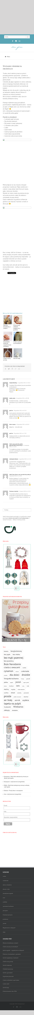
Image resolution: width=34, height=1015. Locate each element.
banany (6, 651)
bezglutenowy (16, 651)
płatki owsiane (17, 697)
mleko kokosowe (21, 689)
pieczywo (5, 911)
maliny (6, 689)
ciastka (24, 668)
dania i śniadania (7, 885)
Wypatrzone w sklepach (9, 928)
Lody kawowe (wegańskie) (18, 781)
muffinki (6, 693)
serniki (4, 923)
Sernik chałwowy (7, 965)
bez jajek (7, 654)
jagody (11, 682)
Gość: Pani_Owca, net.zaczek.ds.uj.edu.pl (20, 474)
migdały (13, 689)
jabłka (6, 682)
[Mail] (19, 41)
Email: (5, 805)
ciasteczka (5, 881)
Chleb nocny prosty (7, 359)
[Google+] (15, 369)
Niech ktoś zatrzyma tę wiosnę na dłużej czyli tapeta (16, 777)
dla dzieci (14, 674)
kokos (5, 686)
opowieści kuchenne (8, 906)
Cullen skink (6, 984)
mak (28, 686)
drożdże (26, 674)
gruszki (28, 679)
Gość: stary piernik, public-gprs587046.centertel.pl (16, 444)
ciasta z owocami (12, 667)
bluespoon (7, 776)
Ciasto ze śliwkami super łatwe (11, 980)
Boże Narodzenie (12, 664)
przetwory (5, 919)
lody (23, 686)
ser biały (8, 700)
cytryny (17, 671)
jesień (18, 682)
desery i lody (6, 889)
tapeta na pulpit (12, 703)
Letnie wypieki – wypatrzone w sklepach (13, 950)
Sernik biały (16, 358)
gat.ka (11, 410)
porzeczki (26, 693)
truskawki (7, 707)
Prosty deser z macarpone (16, 790)
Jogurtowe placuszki (8, 976)
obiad (13, 693)
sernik (17, 700)
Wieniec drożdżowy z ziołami (7, 326)
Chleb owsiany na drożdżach (17, 342)
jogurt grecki (26, 682)
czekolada (25, 671)
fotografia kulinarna (11, 678)
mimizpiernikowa (13, 459)
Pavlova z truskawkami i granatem (12, 954)
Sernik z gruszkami (8, 973)
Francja (22, 678)
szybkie (25, 700)
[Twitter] (9, 369)
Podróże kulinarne (7, 915)
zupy (4, 932)
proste (7, 696)
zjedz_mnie (12, 398)
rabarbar (26, 697)
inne (4, 898)
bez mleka (16, 654)
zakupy (7, 710)
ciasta (4, 876)
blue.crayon (12, 424)
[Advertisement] (17, 17)
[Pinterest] (12, 369)
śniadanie (15, 710)
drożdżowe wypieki (8, 893)
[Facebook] (12, 41)
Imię (5, 811)
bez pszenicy (9, 661)
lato (18, 685)
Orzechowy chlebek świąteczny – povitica (17, 327)
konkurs (11, 686)
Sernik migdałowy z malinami (10, 958)
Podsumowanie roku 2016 (10, 991)
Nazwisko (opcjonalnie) (10, 817)
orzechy (19, 693)
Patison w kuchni (13, 491)
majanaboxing (13, 382)
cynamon (8, 671)
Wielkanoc (18, 706)
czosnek (5, 675)
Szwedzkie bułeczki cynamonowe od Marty (7, 344)
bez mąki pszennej (13, 657)
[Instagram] (16, 41)
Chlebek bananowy (8, 969)
